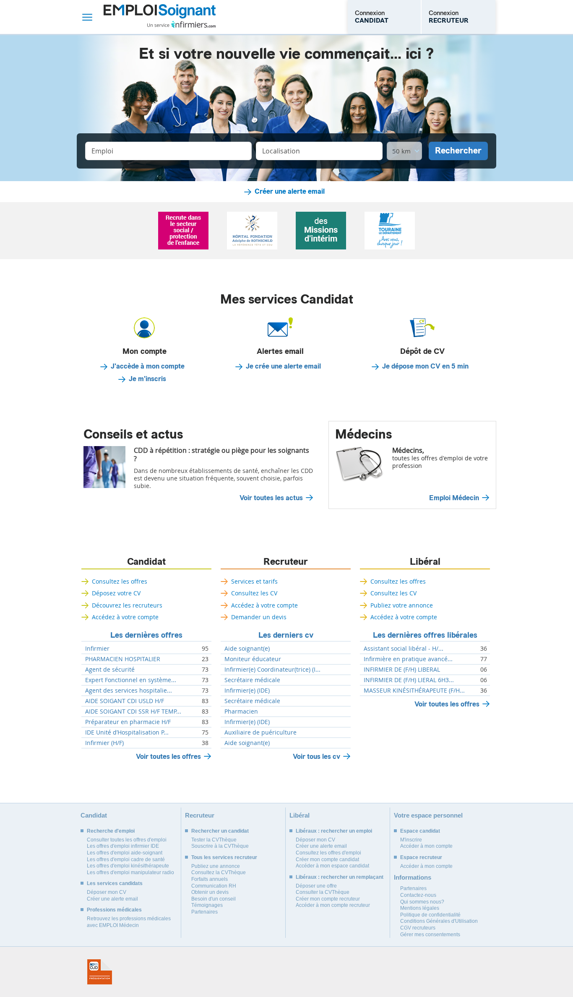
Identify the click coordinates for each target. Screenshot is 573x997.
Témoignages (207, 905)
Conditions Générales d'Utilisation (439, 921)
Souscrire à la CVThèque (220, 846)
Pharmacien (241, 711)
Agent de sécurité (110, 669)
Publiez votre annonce (401, 605)
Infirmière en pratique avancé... (408, 659)
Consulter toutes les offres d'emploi (127, 840)
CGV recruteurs (417, 928)
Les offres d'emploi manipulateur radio (130, 872)
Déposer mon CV (106, 892)
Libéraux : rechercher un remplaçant (339, 877)
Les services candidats (115, 883)
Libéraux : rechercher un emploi (334, 831)
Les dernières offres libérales (425, 635)
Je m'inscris (147, 379)
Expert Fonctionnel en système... (130, 680)
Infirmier (97, 648)
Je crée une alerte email (283, 366)
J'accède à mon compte (148, 366)
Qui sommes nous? (422, 902)
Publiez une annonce (215, 866)
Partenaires (204, 912)
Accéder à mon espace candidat (332, 866)
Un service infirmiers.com (181, 24)
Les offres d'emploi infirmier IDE (123, 846)
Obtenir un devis (210, 892)
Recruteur (285, 561)
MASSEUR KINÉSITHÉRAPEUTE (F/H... (414, 690)
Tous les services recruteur (224, 857)
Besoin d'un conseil (213, 899)
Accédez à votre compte (125, 617)
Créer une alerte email (290, 191)
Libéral (425, 561)
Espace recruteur (421, 857)
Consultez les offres (119, 581)
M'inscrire (411, 840)
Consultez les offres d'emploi (328, 853)
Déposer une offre (316, 886)
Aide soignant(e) (247, 648)
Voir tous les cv (316, 756)
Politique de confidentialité (430, 915)
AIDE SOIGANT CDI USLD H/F (124, 701)
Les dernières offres (146, 635)
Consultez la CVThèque (218, 872)
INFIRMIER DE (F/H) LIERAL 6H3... (409, 680)
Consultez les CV (254, 593)
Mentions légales (419, 908)
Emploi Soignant (160, 17)
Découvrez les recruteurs (127, 605)
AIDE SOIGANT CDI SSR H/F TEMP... (133, 711)
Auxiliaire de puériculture (260, 732)
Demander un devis (258, 617)
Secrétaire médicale (252, 680)
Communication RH (213, 886)
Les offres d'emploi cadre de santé (126, 859)
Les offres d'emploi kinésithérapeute (128, 866)
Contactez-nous (418, 895)
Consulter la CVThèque (322, 892)
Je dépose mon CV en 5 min (425, 366)
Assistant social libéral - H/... (403, 648)
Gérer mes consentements (430, 934)
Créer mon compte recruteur (328, 899)
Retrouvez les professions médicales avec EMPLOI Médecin (129, 922)
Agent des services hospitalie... (128, 690)
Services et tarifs (254, 581)
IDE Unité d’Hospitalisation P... (127, 732)
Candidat (146, 561)
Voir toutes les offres (168, 756)
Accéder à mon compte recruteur (333, 905)
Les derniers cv (285, 635)
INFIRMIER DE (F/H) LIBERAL (402, 669)
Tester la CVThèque (214, 840)
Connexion (371, 16)
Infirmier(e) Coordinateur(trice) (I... (272, 669)
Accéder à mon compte (426, 846)
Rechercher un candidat (220, 831)
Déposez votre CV (116, 593)
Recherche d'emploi (111, 831)
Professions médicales (114, 910)
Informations (412, 877)
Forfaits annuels (209, 879)
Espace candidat (420, 831)
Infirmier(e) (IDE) (247, 690)
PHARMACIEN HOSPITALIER (122, 659)
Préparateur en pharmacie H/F (128, 722)
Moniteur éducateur (252, 659)
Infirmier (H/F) (104, 743)
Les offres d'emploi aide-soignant (124, 853)
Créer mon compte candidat (327, 859)
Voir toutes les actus (271, 498)
